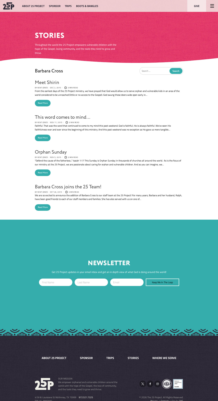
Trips (68, 6)
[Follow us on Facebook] (150, 384)
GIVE (196, 6)
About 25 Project (33, 6)
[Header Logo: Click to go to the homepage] (10, 5)
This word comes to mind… (62, 117)
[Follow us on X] (142, 384)
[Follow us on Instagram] (157, 384)
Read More (43, 103)
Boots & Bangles (87, 6)
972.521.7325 (86, 397)
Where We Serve (164, 358)
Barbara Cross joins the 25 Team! (68, 187)
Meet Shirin (47, 82)
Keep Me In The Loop (162, 282)
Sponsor (55, 6)
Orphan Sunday (51, 152)
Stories (133, 358)
